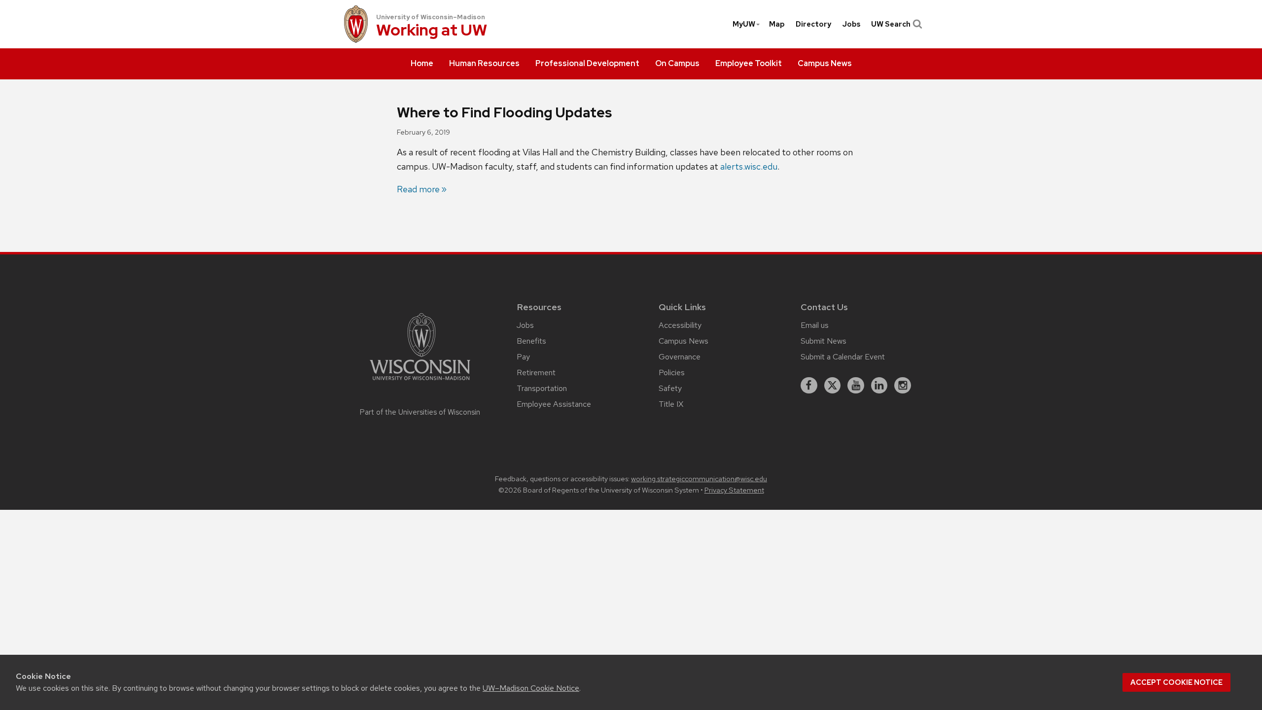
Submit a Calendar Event (843, 357)
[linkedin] (879, 385)
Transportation (542, 388)
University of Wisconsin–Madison (430, 17)
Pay (523, 357)
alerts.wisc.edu (748, 166)
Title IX (671, 404)
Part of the (420, 412)
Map (777, 24)
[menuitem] (422, 64)
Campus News (683, 341)
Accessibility (680, 325)
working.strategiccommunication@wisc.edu (699, 478)
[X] (832, 385)
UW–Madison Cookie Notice (531, 688)
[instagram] (902, 385)
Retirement (536, 372)
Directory (813, 24)
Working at (431, 30)
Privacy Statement (734, 490)
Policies (672, 372)
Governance (680, 357)
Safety (670, 388)
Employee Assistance (554, 404)
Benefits (531, 341)
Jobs (851, 24)
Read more (418, 189)
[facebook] (809, 385)
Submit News (823, 341)
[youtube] (855, 385)
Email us (815, 325)
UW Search (891, 24)
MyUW (744, 24)
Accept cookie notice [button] (1176, 682)
